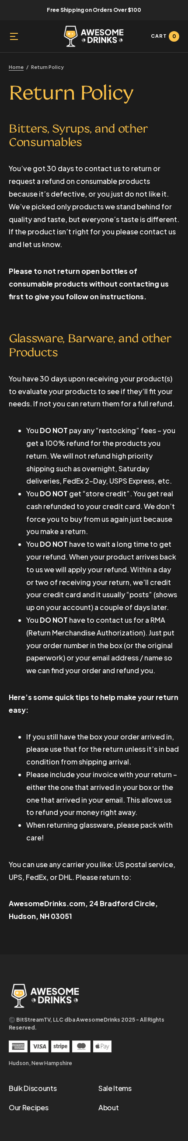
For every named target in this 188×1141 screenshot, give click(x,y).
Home (16, 67)
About (108, 1107)
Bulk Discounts (33, 1088)
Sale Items (115, 1088)
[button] (14, 36)
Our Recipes (28, 1107)
